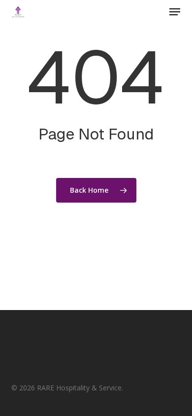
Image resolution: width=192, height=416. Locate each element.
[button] (174, 12)
